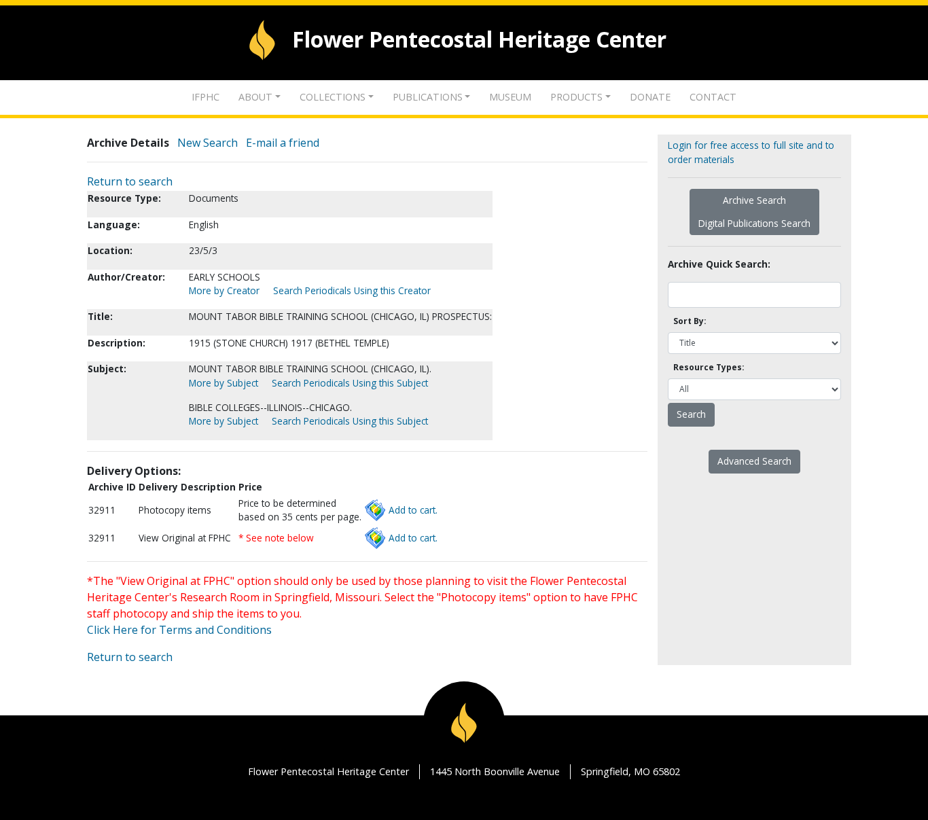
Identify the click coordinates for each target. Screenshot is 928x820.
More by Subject (223, 382)
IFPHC (205, 96)
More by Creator (224, 290)
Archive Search (754, 200)
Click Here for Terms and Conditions (179, 629)
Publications (428, 96)
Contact (713, 96)
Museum (510, 96)
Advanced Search (754, 460)
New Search (207, 142)
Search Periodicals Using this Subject (350, 382)
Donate (650, 96)
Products (576, 96)
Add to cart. (413, 509)
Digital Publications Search (754, 223)
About (255, 96)
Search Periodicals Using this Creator (352, 290)
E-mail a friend (282, 142)
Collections (332, 96)
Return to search (130, 181)
